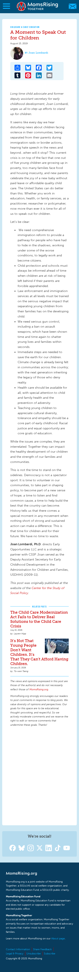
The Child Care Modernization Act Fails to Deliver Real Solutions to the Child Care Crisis (39, 619)
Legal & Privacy (14, 953)
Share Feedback (42, 949)
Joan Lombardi (38, 52)
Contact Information (18, 949)
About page (58, 938)
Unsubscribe (33, 953)
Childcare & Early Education (25, 27)
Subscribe (49, 953)
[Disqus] (39, 775)
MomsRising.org (37, 6)
